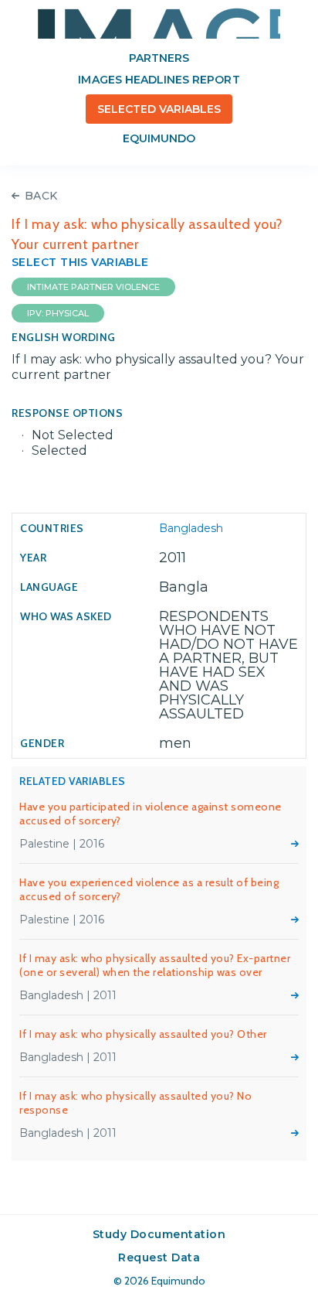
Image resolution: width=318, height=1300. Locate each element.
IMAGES (159, 23)
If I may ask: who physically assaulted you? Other (143, 1034)
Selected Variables (159, 109)
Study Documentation (159, 1234)
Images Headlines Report (158, 80)
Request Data (159, 1257)
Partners (159, 58)
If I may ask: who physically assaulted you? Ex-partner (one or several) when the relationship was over (154, 965)
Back (41, 196)
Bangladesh (191, 528)
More (295, 844)
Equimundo (159, 138)
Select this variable (80, 262)
